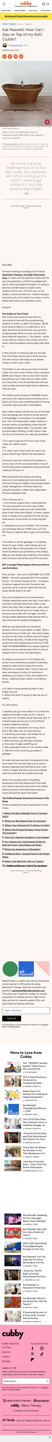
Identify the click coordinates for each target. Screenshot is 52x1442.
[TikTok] (42, 1354)
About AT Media (24, 1420)
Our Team (6, 1347)
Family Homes (9, 24)
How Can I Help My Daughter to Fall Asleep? (27, 837)
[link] (35, 1065)
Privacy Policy (14, 1027)
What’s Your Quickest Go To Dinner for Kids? (27, 825)
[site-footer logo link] (8, 1420)
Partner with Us (43, 1420)
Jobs (33, 1420)
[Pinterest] (10, 56)
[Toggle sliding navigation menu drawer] (4, 4)
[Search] (47, 4)
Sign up (11, 1018)
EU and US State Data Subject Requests (32, 1431)
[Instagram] (42, 1348)
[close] (50, 1437)
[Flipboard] (32, 1359)
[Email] (15, 56)
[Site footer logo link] (13, 1334)
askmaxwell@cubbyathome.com (28, 990)
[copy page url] (21, 56)
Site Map (6, 1361)
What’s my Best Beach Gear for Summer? (25, 821)
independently (11, 144)
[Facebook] (4, 56)
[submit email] (47, 1381)
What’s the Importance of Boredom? (22, 849)
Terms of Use (29, 1430)
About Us (6, 1352)
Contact (5, 1356)
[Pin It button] (47, 122)
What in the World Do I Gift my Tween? (24, 861)
